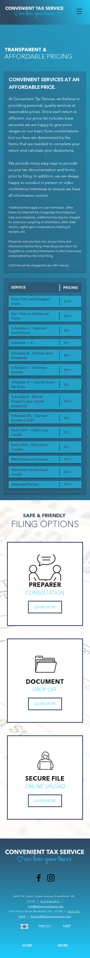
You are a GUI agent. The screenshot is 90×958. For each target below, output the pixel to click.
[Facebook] (39, 878)
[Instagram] (51, 878)
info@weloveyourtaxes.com (46, 906)
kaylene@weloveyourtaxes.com (50, 916)
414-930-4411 (50, 901)
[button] (79, 11)
